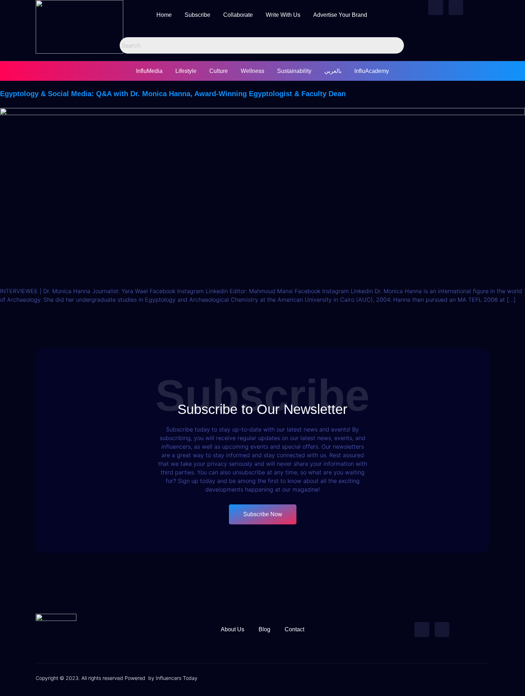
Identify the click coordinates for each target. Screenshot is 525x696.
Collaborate (238, 15)
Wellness (252, 71)
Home (164, 15)
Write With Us (283, 15)
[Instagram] (456, 7)
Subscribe (197, 15)
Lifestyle (185, 71)
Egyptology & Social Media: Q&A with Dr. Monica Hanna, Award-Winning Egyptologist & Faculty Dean (173, 94)
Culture (218, 71)
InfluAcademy (371, 71)
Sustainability (294, 71)
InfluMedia (149, 71)
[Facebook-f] (435, 7)
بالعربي (332, 71)
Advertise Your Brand (340, 15)
